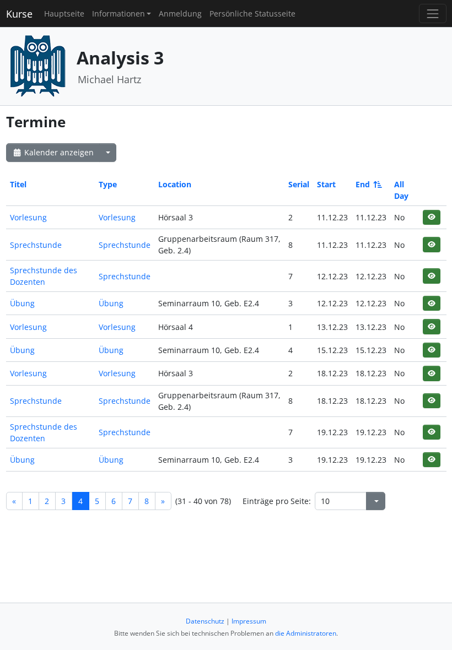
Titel (18, 184)
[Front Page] (37, 65)
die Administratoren (305, 633)
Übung (22, 303)
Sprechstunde (36, 245)
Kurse (19, 13)
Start (326, 184)
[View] (431, 217)
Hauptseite (64, 13)
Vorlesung (28, 217)
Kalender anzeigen (58, 152)
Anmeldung (180, 13)
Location (174, 184)
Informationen (118, 13)
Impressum (249, 621)
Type (108, 184)
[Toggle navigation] (432, 13)
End (363, 184)
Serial (298, 184)
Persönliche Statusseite (252, 13)
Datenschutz (205, 621)
